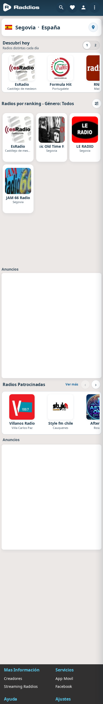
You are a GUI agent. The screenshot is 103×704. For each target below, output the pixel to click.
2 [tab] (95, 45)
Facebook (63, 686)
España (50, 27)
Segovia (25, 27)
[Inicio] (21, 7)
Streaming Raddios (21, 686)
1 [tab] (87, 45)
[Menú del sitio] (94, 7)
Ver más (71, 384)
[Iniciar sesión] (83, 7)
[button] (61, 7)
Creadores (13, 678)
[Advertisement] (51, 324)
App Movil (64, 678)
